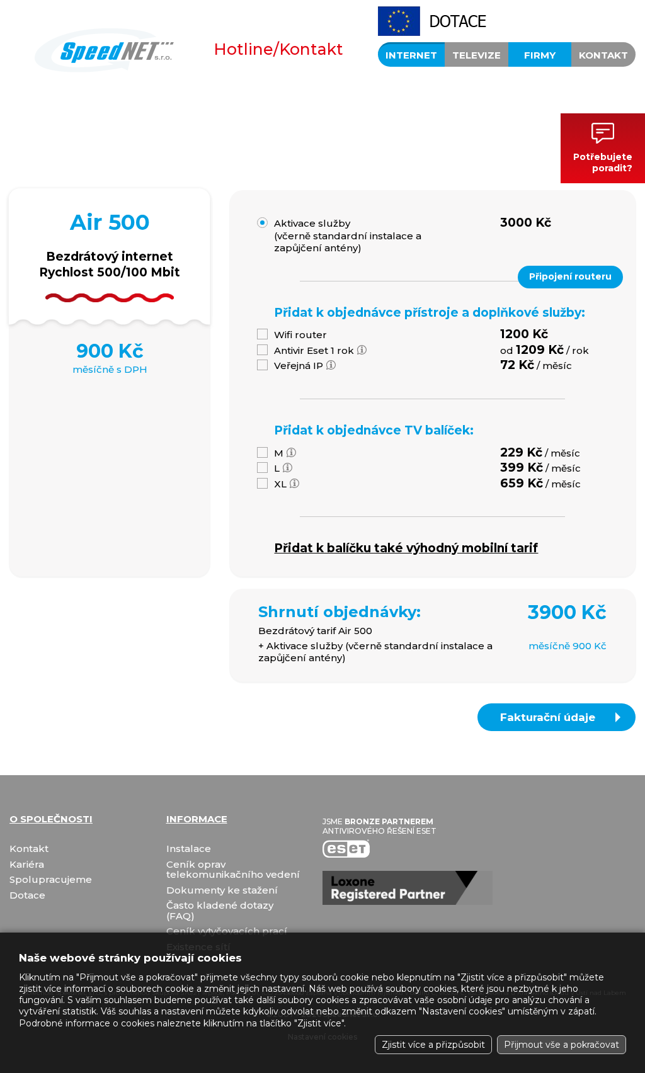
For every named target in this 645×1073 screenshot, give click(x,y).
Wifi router (300, 335)
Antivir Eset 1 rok (314, 350)
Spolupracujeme (50, 880)
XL (280, 484)
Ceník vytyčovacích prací (226, 931)
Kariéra (26, 865)
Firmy (540, 55)
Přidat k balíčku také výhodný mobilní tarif (406, 548)
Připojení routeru (570, 276)
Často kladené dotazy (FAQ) (219, 910)
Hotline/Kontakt (278, 49)
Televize (476, 55)
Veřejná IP (298, 366)
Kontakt (603, 55)
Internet (411, 55)
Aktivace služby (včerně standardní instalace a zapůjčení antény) (347, 235)
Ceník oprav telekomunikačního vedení (233, 870)
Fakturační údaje (547, 717)
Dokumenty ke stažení (222, 890)
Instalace (188, 849)
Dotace (27, 895)
